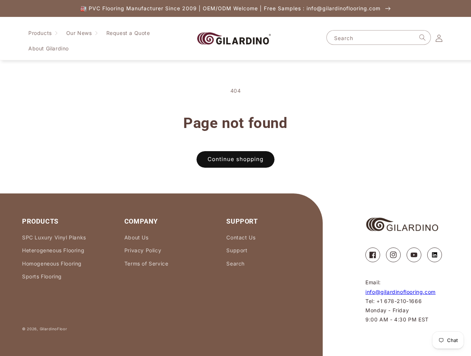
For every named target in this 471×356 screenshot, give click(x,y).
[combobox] (379, 37)
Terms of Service (146, 263)
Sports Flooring (42, 276)
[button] (43, 33)
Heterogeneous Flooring (53, 250)
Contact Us (240, 237)
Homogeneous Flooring (52, 263)
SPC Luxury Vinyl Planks (54, 237)
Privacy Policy (142, 250)
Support (236, 250)
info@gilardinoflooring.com (400, 292)
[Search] (422, 37)
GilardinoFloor (53, 329)
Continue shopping (235, 159)
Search (235, 263)
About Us (136, 237)
